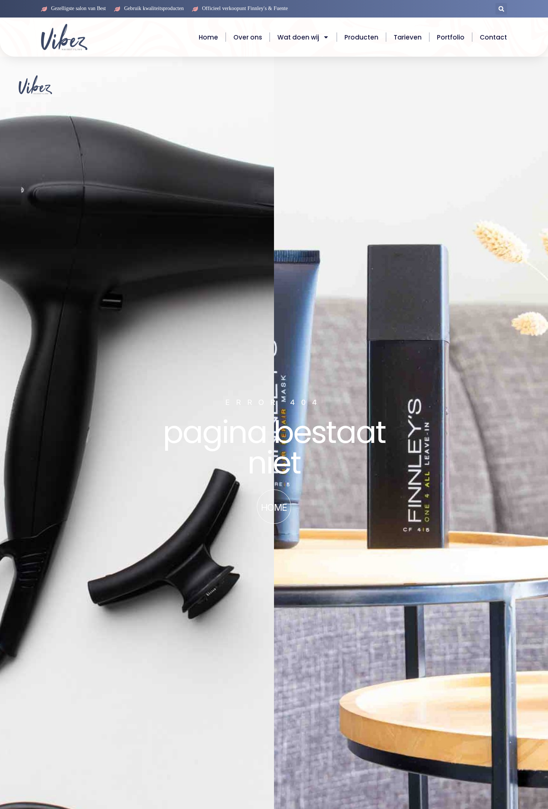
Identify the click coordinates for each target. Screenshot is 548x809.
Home (208, 37)
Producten (361, 37)
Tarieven (408, 37)
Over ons (247, 37)
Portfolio (450, 37)
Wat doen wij (298, 37)
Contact (493, 37)
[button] (501, 9)
